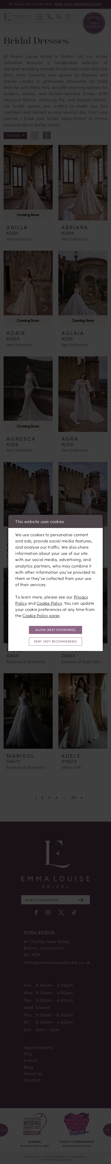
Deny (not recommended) (55, 641)
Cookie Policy (49, 603)
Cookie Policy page (40, 615)
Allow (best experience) (55, 630)
